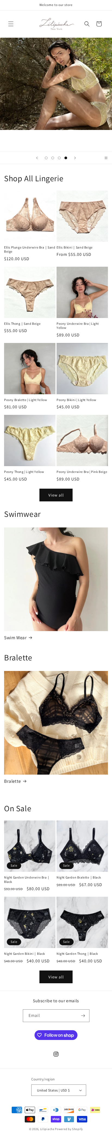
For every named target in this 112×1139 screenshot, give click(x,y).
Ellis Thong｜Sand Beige (22, 324)
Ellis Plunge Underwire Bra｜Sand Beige (29, 249)
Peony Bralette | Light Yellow (25, 400)
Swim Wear (15, 638)
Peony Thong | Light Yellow (24, 472)
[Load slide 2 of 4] (52, 158)
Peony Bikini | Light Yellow (76, 400)
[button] (11, 24)
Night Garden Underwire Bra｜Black (27, 879)
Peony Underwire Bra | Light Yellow (78, 326)
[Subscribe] (83, 1015)
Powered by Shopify (69, 1129)
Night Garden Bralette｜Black (79, 877)
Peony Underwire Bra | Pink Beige (82, 472)
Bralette (12, 781)
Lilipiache (47, 1129)
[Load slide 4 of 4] (66, 158)
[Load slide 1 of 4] (46, 158)
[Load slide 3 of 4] (59, 158)
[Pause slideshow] (106, 158)
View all (56, 495)
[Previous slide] (37, 158)
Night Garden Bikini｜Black (24, 954)
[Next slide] (75, 158)
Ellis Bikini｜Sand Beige (75, 247)
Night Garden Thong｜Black (77, 954)
